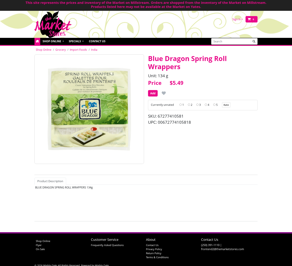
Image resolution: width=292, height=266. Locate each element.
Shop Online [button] (52, 41)
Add (152, 93)
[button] (37, 41)
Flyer (39, 245)
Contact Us (97, 41)
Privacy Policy (154, 249)
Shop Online (43, 50)
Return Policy (153, 253)
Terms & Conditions (157, 257)
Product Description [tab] (50, 181)
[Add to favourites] (164, 93)
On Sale (40, 249)
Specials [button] (75, 41)
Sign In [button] (236, 19)
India (94, 50)
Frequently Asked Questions (107, 245)
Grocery (60, 50)
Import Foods (78, 50)
